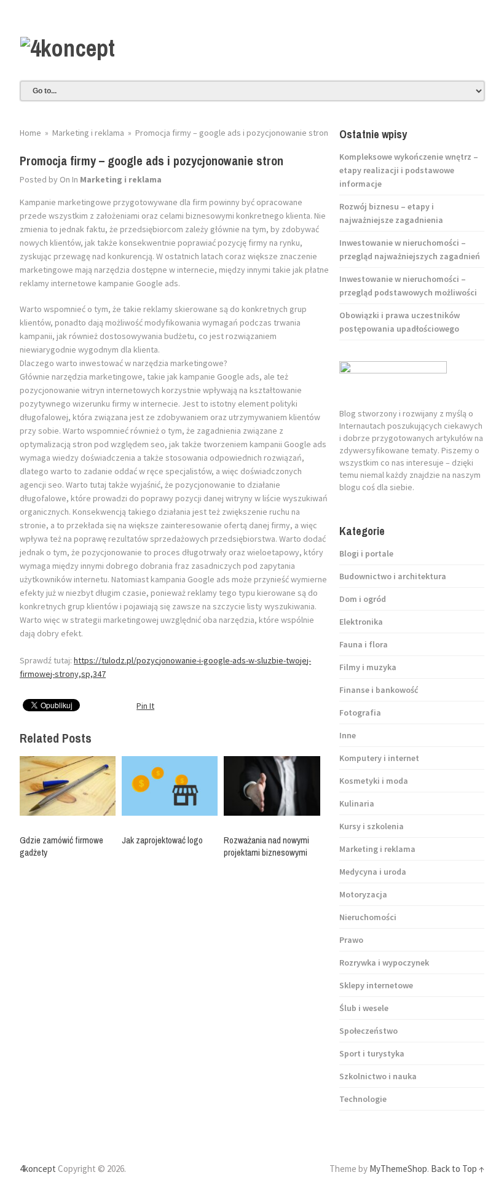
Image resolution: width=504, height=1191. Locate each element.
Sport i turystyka (371, 1053)
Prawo (351, 939)
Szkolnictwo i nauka (378, 1076)
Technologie (363, 1098)
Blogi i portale (366, 553)
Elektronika (361, 621)
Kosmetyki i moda (373, 780)
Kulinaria (356, 803)
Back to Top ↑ (457, 1168)
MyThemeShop (398, 1168)
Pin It (145, 705)
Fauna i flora (363, 644)
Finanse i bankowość (378, 689)
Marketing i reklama (121, 179)
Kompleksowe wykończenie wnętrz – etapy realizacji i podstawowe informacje (408, 170)
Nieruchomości (367, 917)
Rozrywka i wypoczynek (384, 962)
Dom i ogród (362, 598)
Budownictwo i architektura (392, 576)
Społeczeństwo (368, 1030)
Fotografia (360, 712)
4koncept (38, 1168)
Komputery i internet (379, 757)
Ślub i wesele (363, 1007)
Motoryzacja (363, 894)
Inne (347, 735)
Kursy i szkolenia (371, 826)
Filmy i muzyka (367, 667)
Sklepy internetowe (376, 985)
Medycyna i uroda (372, 871)
